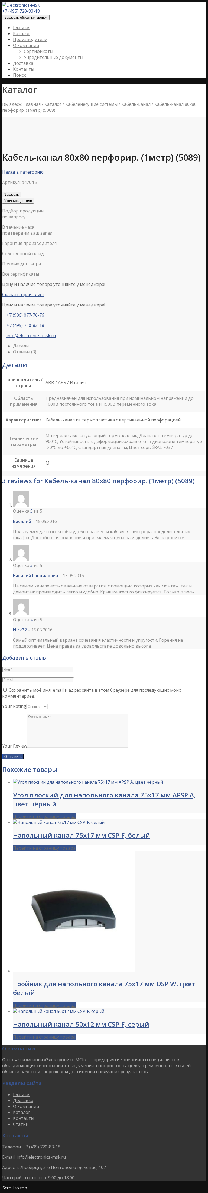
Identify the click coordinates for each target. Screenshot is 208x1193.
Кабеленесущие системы (91, 104)
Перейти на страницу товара (44, 816)
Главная (32, 104)
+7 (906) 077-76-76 (25, 315)
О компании (26, 1106)
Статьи (20, 1124)
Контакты (23, 1118)
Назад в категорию (23, 172)
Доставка (23, 1100)
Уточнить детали (18, 201)
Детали (21, 346)
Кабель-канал (136, 104)
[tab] (109, 346)
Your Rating (14, 706)
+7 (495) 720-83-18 (21, 11)
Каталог (52, 104)
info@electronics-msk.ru (31, 336)
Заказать (11, 194)
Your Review (14, 746)
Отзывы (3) (24, 352)
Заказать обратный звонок (25, 17)
